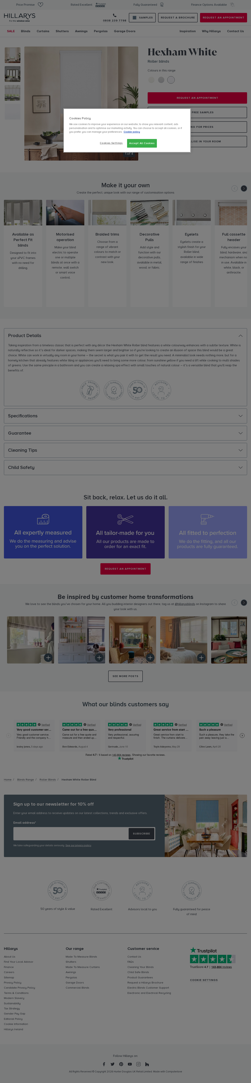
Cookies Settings (111, 143)
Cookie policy (132, 131)
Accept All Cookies (142, 143)
